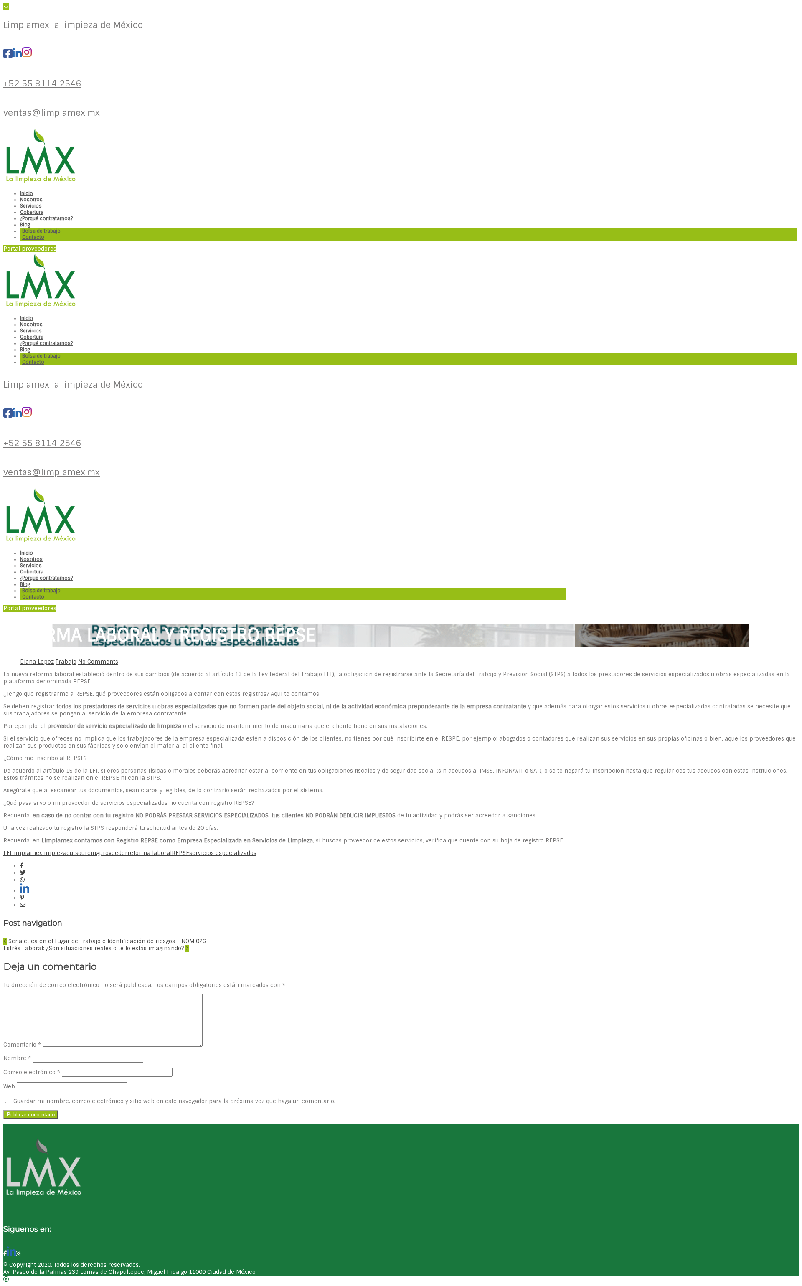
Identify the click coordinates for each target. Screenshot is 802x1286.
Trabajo (66, 661)
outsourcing (82, 853)
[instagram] (18, 1253)
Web (9, 1086)
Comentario (22, 1044)
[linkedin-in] (17, 54)
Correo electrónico (31, 1072)
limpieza (54, 853)
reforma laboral (149, 853)
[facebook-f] (5, 1253)
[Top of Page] (6, 1279)
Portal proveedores (29, 248)
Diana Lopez (37, 661)
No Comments (98, 661)
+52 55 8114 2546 (42, 83)
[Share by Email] (22, 904)
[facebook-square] (8, 54)
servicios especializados (222, 853)
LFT (7, 853)
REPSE (180, 853)
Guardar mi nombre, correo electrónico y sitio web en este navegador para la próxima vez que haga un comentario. (174, 1101)
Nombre (17, 1058)
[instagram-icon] (27, 54)
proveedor (113, 853)
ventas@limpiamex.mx (51, 112)
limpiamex (27, 853)
